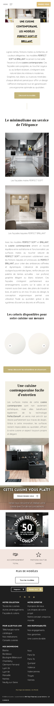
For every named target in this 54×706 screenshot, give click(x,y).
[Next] (43, 345)
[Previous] (10, 345)
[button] (7, 4)
